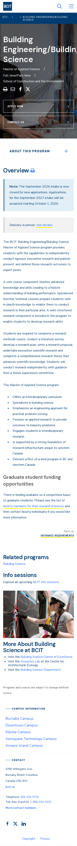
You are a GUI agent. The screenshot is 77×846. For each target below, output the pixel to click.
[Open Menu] (71, 6)
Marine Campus (18, 732)
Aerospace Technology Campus (31, 738)
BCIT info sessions (46, 582)
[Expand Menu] (66, 151)
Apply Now (15, 106)
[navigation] (9, 6)
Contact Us (16, 122)
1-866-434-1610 (40, 802)
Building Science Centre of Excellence (46, 657)
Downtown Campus (22, 725)
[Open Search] (59, 6)
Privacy (45, 839)
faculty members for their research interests (33, 506)
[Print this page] (32, 170)
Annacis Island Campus (24, 745)
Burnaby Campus (19, 718)
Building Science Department (41, 670)
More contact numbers (21, 808)
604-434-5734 (30, 797)
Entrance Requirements (57, 535)
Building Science (14, 564)
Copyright (28, 839)
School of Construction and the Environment (33, 81)
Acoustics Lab (30, 661)
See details (44, 225)
